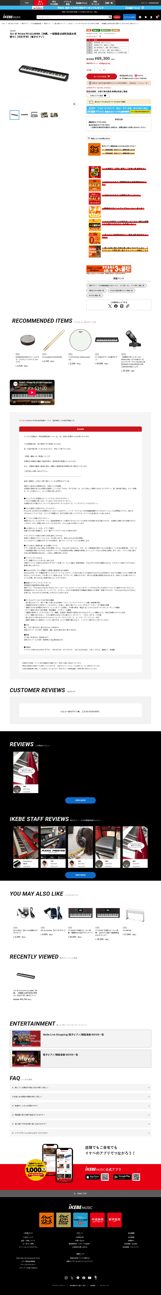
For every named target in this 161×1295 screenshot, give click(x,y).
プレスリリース (104, 1285)
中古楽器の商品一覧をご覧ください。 (81, 1109)
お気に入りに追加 (96, 95)
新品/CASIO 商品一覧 (97, 290)
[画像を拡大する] (74, 104)
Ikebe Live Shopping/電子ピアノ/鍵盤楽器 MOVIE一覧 (73, 1034)
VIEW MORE (80, 800)
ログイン (144, 3)
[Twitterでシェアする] (110, 306)
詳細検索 (117, 17)
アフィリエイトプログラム (28, 1247)
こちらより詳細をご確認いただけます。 (49, 1136)
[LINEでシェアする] (122, 306)
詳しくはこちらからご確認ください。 (121, 1118)
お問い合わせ (80, 1241)
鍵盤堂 (91, 122)
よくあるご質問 (28, 1244)
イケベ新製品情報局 (28, 1261)
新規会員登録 (154, 3)
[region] (80, 982)
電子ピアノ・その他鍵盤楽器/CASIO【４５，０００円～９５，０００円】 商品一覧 (117, 285)
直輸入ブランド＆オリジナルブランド (79, 1261)
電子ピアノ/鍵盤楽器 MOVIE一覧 (60, 1054)
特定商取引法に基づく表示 (78, 1285)
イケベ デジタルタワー (28, 1264)
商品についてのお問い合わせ (100, 138)
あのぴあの (93, 125)
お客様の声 (80, 1237)
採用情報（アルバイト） (131, 1247)
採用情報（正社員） (131, 1244)
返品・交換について (28, 1241)
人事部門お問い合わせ (80, 1247)
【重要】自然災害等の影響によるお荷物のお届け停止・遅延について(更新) (80, 12)
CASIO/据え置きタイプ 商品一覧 (122, 290)
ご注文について (28, 1237)
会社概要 (131, 1237)
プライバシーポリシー (58, 1285)
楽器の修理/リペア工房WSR (80, 1258)
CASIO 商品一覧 (95, 295)
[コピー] (127, 306)
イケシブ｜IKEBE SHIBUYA (28, 1268)
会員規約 (92, 1285)
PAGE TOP (82, 1194)
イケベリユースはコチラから (43, 1127)
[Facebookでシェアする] (116, 306)
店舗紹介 (131, 1241)
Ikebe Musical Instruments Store (28, 1258)
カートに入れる (100, 76)
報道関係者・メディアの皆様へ (80, 1244)
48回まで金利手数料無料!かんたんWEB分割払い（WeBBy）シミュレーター (120, 83)
